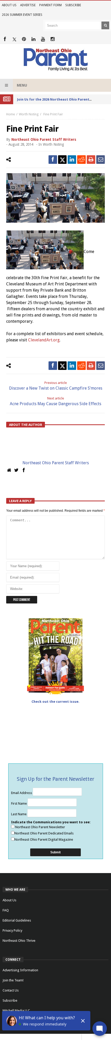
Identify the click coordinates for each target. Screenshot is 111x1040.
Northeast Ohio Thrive (19, 941)
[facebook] (53, 159)
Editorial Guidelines (17, 920)
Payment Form (50, 5)
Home (10, 114)
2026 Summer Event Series (22, 15)
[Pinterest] (24, 39)
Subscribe (73, 5)
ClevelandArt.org (44, 340)
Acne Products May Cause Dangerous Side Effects (55, 401)
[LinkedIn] (33, 39)
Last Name (19, 814)
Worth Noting (29, 114)
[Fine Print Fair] (55, 198)
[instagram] (52, 39)
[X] (14, 39)
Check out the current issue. (55, 702)
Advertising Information (20, 970)
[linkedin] (72, 159)
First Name (19, 803)
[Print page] (91, 159)
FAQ (6, 910)
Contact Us (11, 990)
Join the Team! (13, 980)
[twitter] (62, 159)
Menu (22, 85)
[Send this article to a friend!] (100, 159)
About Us (9, 5)
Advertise (28, 5)
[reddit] (81, 159)
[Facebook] (5, 39)
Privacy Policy (12, 930)
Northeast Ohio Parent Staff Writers (43, 139)
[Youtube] (43, 39)
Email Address (22, 793)
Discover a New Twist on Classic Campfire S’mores (55, 386)
